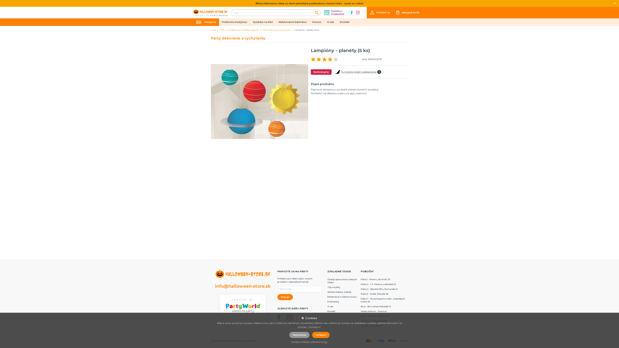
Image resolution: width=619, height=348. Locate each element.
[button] (380, 12)
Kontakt (345, 22)
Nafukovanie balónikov (293, 22)
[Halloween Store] (210, 12)
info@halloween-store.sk (243, 286)
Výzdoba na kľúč (263, 22)
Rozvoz (316, 22)
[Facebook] (352, 12)
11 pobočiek (337, 14)
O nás (330, 22)
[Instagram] (358, 12)
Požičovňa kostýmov (234, 22)
